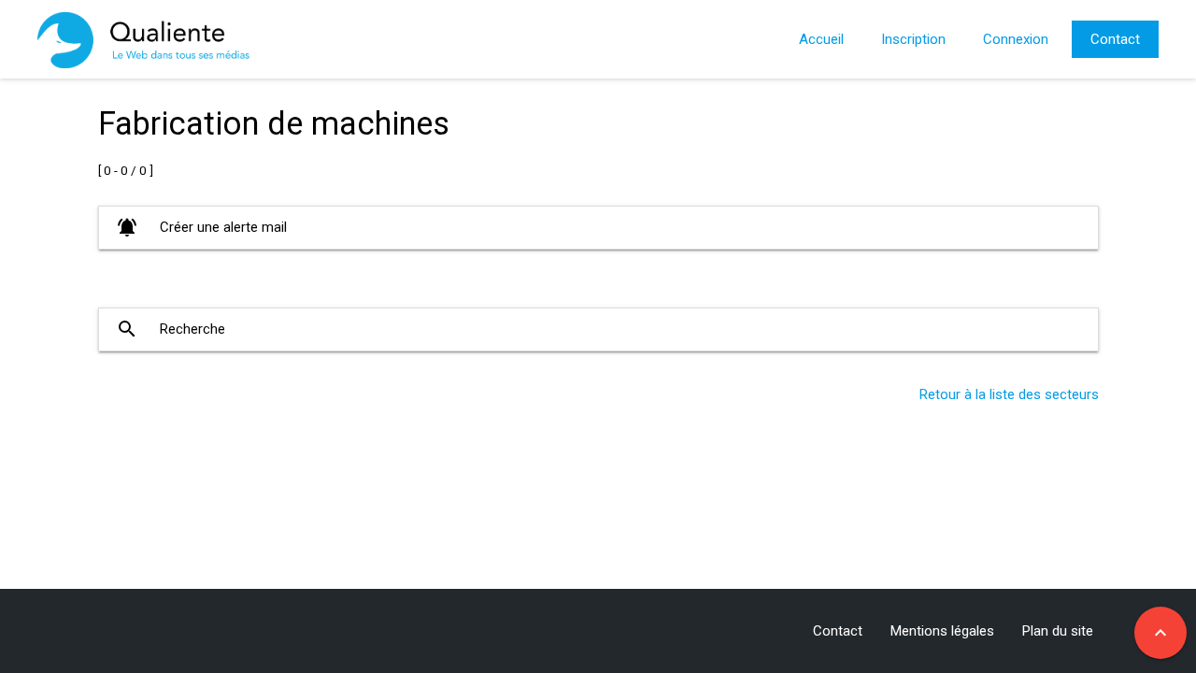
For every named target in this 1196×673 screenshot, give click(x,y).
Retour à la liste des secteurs (1009, 394)
